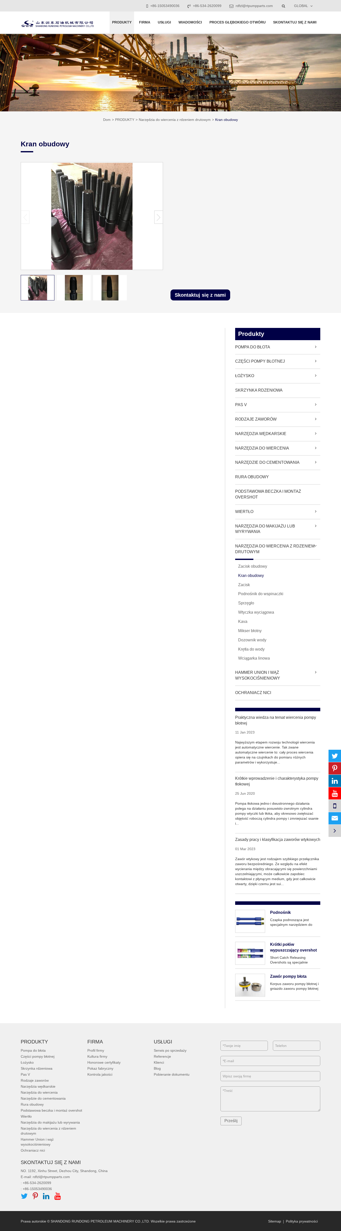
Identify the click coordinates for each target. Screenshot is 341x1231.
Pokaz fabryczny (100, 1068)
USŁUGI (164, 22)
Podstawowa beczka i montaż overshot (268, 494)
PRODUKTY (122, 22)
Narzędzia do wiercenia (262, 448)
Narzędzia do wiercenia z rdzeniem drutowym (175, 120)
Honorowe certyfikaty (104, 1062)
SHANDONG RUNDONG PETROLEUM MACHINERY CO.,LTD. (100, 1221)
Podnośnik (280, 912)
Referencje (162, 1056)
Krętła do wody (251, 649)
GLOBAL (301, 6)
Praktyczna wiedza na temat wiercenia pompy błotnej (275, 720)
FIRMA (144, 22)
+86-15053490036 (164, 6)
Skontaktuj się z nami (200, 295)
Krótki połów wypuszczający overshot (293, 947)
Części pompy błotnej (260, 361)
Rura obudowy (252, 477)
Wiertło (244, 511)
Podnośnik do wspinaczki (260, 594)
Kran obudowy (226, 120)
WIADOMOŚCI (190, 22)
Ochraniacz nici (253, 693)
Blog (157, 1068)
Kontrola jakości (99, 1074)
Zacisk (244, 585)
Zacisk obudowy (252, 566)
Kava (242, 621)
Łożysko (244, 376)
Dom (107, 120)
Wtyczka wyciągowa (256, 612)
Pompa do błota (252, 347)
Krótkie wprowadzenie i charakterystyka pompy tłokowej (276, 781)
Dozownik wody (252, 640)
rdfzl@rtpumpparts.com (254, 6)
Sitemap (274, 1221)
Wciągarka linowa (254, 658)
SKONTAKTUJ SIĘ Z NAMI (295, 22)
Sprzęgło (246, 603)
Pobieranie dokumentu (171, 1074)
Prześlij (231, 1121)
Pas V (241, 405)
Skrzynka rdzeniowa (259, 390)
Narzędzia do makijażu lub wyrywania (265, 529)
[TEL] (335, 806)
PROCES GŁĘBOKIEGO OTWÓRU (237, 22)
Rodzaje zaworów (256, 419)
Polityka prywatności (302, 1221)
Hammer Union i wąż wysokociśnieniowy (257, 675)
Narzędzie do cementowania (267, 462)
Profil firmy (95, 1050)
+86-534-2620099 (207, 6)
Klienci (159, 1062)
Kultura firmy (97, 1056)
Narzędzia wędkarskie (260, 434)
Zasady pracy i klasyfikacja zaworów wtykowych (277, 839)
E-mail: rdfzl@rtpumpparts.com (45, 1177)
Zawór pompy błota (288, 976)
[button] (158, 217)
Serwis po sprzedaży (170, 1050)
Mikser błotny (250, 631)
